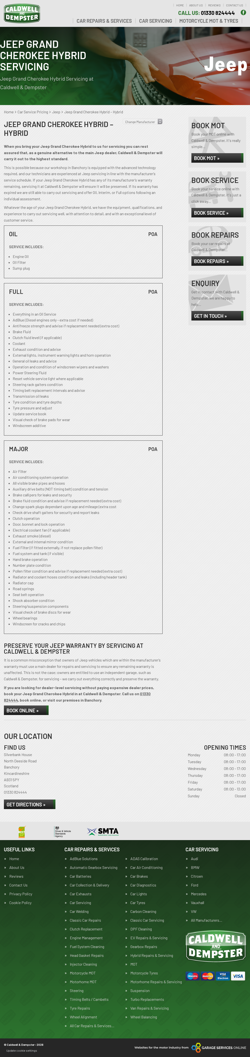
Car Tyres (137, 903)
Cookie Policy (20, 903)
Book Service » (211, 213)
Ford (194, 885)
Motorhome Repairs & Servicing (156, 982)
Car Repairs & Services (104, 20)
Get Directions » (26, 804)
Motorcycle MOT (83, 973)
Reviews (214, 5)
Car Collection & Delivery (89, 885)
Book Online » (23, 710)
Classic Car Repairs (85, 920)
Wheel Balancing (143, 1017)
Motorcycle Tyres (144, 973)
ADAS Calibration (144, 859)
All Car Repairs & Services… (92, 1026)
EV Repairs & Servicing (148, 938)
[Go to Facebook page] (243, 12)
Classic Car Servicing (147, 920)
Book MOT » (206, 158)
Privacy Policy (20, 894)
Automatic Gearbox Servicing (93, 867)
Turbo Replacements (147, 999)
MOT (133, 964)
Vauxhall (197, 903)
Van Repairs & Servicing (149, 1008)
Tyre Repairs (80, 1008)
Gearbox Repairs (143, 947)
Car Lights (138, 894)
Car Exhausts (81, 894)
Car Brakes (139, 876)
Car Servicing (155, 20)
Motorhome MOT (83, 982)
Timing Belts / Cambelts (89, 999)
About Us (196, 5)
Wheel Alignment (83, 1017)
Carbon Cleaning (143, 911)
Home (180, 5)
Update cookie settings (21, 1050)
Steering (76, 991)
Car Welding (79, 911)
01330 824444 (206, 12)
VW (194, 911)
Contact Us (234, 5)
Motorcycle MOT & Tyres (208, 20)
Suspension (140, 991)
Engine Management (86, 938)
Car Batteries (80, 876)
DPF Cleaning (141, 929)
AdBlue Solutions (84, 859)
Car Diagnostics (143, 885)
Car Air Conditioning (146, 867)
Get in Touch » (210, 316)
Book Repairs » (211, 261)
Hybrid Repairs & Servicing (151, 955)
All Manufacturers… (206, 920)
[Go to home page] (22, 13)
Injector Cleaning (83, 964)
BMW (195, 867)
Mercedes (199, 894)
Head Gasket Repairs (87, 955)
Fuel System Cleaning (87, 947)
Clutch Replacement (86, 929)
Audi (194, 859)
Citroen (197, 876)
